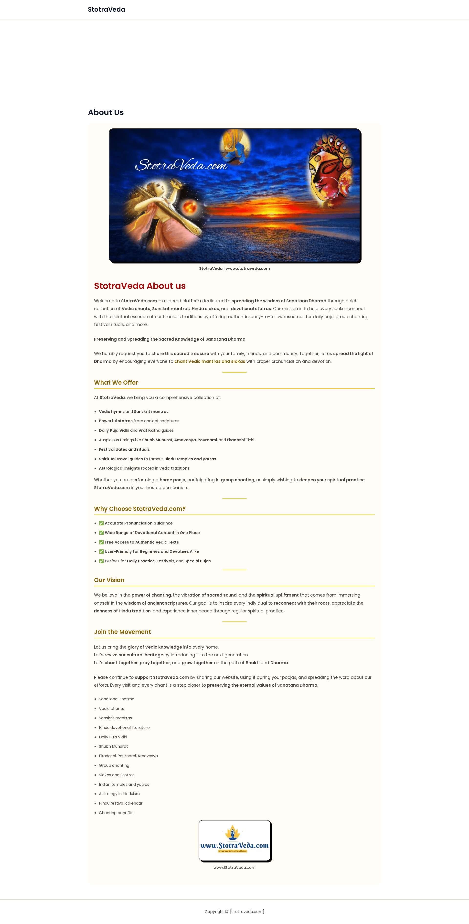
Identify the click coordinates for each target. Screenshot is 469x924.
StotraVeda (106, 9)
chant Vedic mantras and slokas (209, 361)
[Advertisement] (234, 71)
